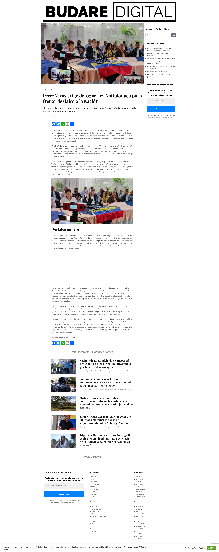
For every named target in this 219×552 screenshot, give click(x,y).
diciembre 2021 (140, 519)
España (94, 506)
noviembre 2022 (141, 491)
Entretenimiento (95, 484)
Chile (93, 496)
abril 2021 (139, 539)
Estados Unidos (96, 509)
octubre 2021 (140, 524)
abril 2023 (139, 482)
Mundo (92, 487)
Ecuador (94, 504)
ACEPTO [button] (211, 548)
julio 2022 (139, 501)
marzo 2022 (139, 511)
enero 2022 (139, 516)
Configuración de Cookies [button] (195, 548)
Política (92, 524)
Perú (93, 514)
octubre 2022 (140, 494)
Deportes (93, 476)
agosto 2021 (139, 529)
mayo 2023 (139, 479)
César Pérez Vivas (77, 116)
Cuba (93, 501)
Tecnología (93, 531)
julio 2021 (139, 531)
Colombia (95, 499)
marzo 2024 (139, 476)
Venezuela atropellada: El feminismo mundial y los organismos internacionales (161, 60)
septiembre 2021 (141, 526)
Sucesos (92, 529)
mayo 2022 (139, 506)
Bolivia (94, 491)
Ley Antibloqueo (87, 116)
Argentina (95, 489)
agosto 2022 (139, 499)
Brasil (94, 494)
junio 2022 (139, 504)
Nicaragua (95, 511)
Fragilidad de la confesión (157, 72)
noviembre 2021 (141, 521)
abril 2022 (139, 509)
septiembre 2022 (141, 496)
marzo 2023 (139, 484)
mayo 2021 (139, 536)
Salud (92, 526)
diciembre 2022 (140, 489)
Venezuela (48, 90)
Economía (93, 479)
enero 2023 (139, 487)
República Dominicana (99, 516)
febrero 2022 (140, 514)
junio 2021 (139, 534)
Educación (93, 482)
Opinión (92, 521)
